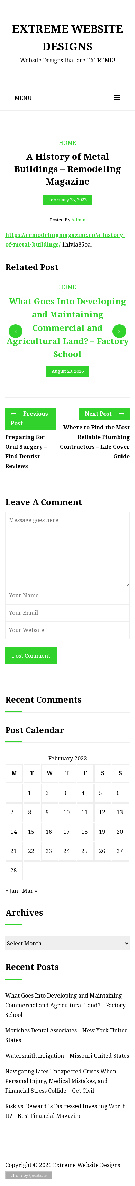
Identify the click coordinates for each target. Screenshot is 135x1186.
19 (102, 831)
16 (49, 831)
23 (49, 851)
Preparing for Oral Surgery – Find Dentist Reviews (26, 452)
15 (31, 831)
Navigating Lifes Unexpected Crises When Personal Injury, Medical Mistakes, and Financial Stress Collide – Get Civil (60, 1081)
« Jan (11, 891)
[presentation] (15, 331)
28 (13, 870)
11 (84, 812)
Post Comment (31, 655)
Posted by (68, 219)
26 (102, 851)
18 (84, 831)
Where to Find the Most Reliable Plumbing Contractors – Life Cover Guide (95, 442)
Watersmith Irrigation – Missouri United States (67, 1056)
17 (66, 831)
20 (120, 831)
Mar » (29, 891)
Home (67, 143)
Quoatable (38, 1175)
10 (66, 812)
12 (102, 812)
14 (13, 831)
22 (31, 851)
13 (120, 812)
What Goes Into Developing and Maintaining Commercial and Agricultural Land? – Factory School (65, 1005)
